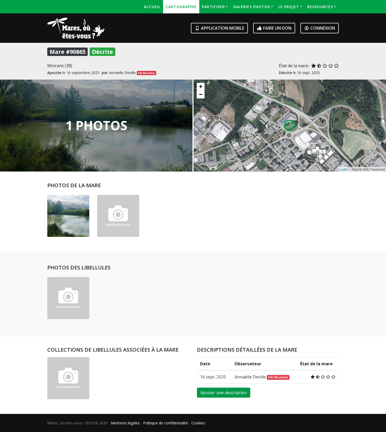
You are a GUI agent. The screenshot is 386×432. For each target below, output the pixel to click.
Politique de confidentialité (165, 422)
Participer (213, 6)
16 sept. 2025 (213, 377)
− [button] (200, 94)
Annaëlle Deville (261, 377)
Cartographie (181, 6)
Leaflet (343, 169)
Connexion (322, 28)
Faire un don (276, 28)
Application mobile (222, 28)
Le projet (288, 6)
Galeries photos (251, 6)
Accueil (152, 6)
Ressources (320, 6)
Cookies (198, 422)
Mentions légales (125, 422)
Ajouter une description (223, 392)
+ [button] (200, 86)
